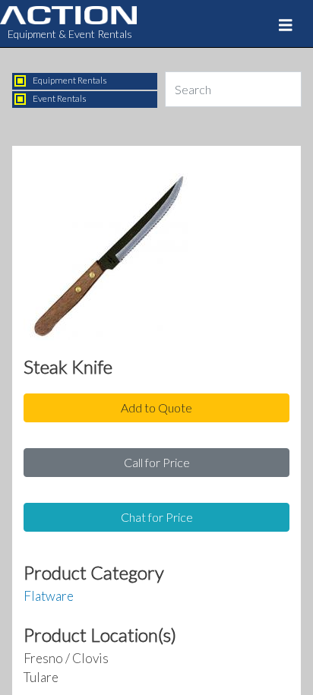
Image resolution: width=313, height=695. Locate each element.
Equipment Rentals (70, 80)
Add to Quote (156, 407)
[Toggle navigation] (285, 25)
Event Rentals (60, 98)
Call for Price (157, 462)
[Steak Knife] (107, 261)
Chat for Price (157, 517)
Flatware (49, 596)
